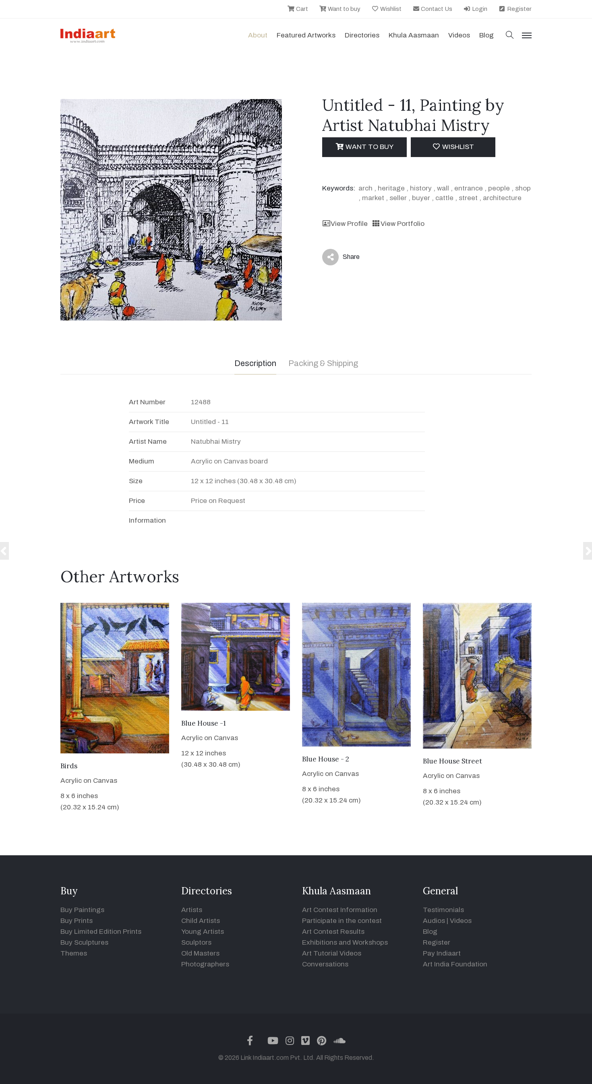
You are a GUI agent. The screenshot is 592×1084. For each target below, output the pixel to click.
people (499, 188)
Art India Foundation (455, 964)
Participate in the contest (342, 921)
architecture (502, 198)
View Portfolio (402, 224)
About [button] (257, 35)
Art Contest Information (339, 910)
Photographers (205, 964)
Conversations (325, 964)
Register (519, 9)
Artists (191, 910)
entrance (468, 188)
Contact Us (436, 9)
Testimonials (443, 910)
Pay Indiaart (442, 953)
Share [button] (345, 258)
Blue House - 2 (325, 759)
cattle (444, 198)
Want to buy (343, 9)
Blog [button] (486, 35)
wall (443, 188)
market (373, 198)
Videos (459, 35)
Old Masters (200, 953)
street (468, 198)
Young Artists (202, 931)
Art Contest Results (333, 931)
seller (398, 198)
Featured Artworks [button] (306, 35)
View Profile (349, 224)
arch (365, 188)
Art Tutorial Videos (331, 953)
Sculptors (196, 942)
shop (523, 188)
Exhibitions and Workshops (345, 942)
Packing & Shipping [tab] (323, 363)
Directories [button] (362, 35)
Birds (68, 765)
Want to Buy (368, 147)
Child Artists (200, 921)
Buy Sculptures (84, 942)
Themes (73, 953)
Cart (301, 9)
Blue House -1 (203, 723)
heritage (391, 188)
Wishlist (390, 9)
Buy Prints (76, 921)
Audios (434, 921)
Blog (430, 931)
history (421, 188)
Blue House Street (452, 761)
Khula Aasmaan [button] (414, 35)
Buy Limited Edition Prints (100, 931)
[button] (510, 35)
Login (479, 9)
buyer (421, 198)
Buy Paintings (82, 910)
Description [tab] (255, 363)
